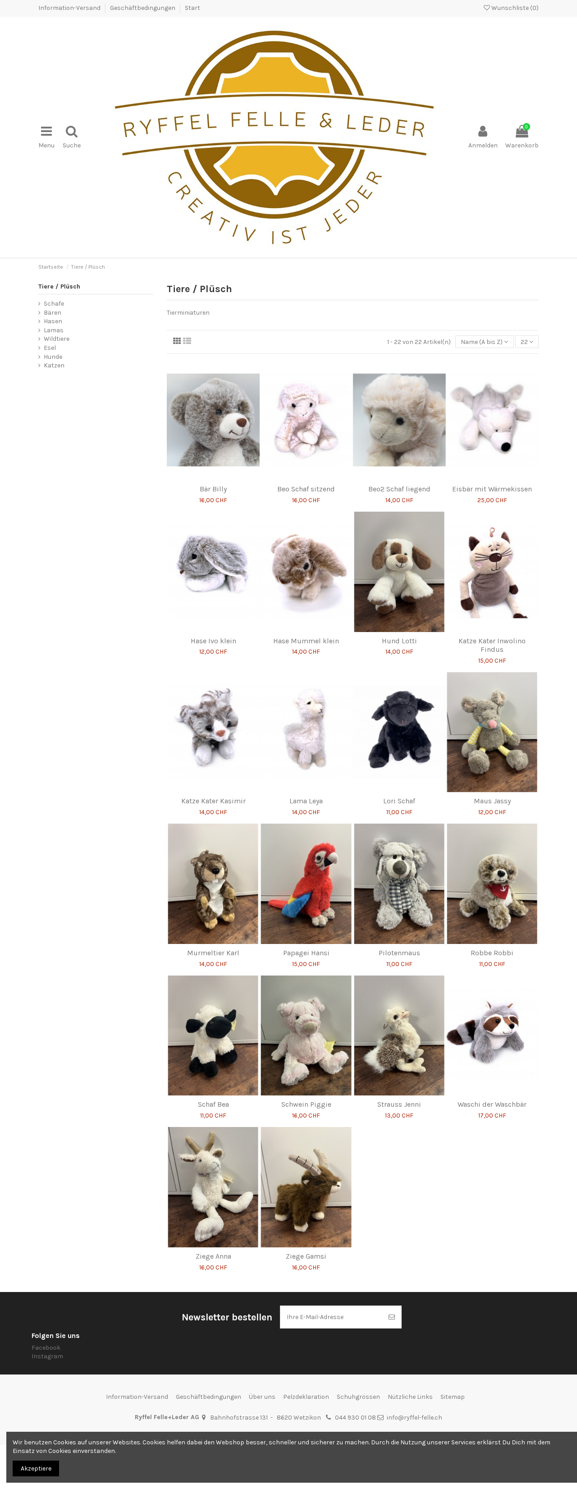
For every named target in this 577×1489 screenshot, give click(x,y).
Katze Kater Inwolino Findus (492, 645)
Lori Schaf (399, 801)
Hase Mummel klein (306, 641)
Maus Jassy (492, 801)
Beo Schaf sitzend (306, 489)
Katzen (54, 365)
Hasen (53, 321)
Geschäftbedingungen (143, 8)
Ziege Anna (213, 1256)
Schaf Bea (213, 1104)
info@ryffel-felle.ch (414, 1417)
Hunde (53, 357)
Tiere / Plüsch (59, 286)
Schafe (54, 303)
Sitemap (452, 1397)
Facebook (46, 1348)
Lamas (54, 330)
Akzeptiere (36, 1468)
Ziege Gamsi (306, 1256)
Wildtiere (56, 339)
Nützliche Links (410, 1397)
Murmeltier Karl (213, 952)
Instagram (47, 1356)
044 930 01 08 (355, 1417)
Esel (50, 348)
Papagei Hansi (306, 952)
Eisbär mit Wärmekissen (492, 489)
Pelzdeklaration (306, 1397)
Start (192, 8)
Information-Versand (70, 8)
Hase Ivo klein (213, 641)
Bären (52, 312)
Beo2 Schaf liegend (399, 489)
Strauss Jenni (399, 1104)
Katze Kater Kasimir (213, 801)
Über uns (262, 1397)
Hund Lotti (399, 641)
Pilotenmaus (399, 952)
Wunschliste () (514, 8)
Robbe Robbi (492, 952)
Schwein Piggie (306, 1104)
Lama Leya (306, 801)
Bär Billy (213, 489)
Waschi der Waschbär (492, 1104)
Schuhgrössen (358, 1397)
